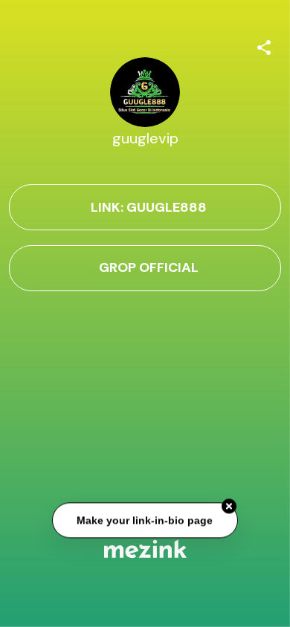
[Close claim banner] (229, 506)
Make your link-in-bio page (145, 520)
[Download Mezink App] (145, 548)
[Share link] (264, 45)
